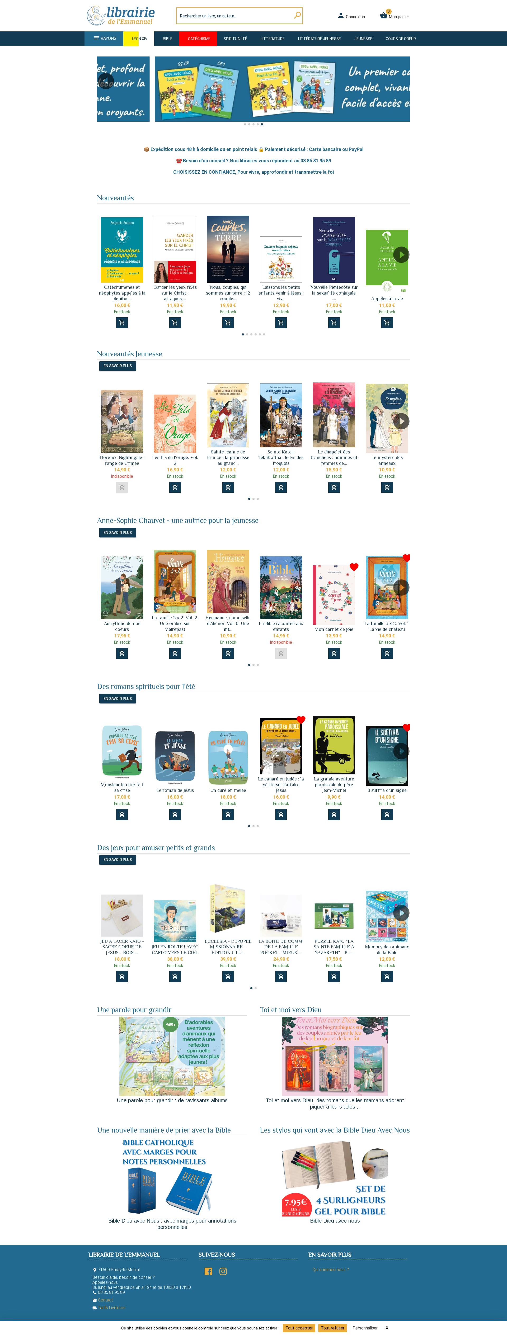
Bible (167, 39)
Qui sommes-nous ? (330, 1269)
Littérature (273, 39)
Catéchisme (199, 39)
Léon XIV (139, 39)
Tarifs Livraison (108, 1307)
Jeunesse (363, 39)
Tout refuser (332, 1328)
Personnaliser (365, 1328)
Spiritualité (235, 39)
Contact (102, 1300)
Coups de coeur (401, 39)
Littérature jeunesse (319, 39)
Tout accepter (299, 1328)
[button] (103, 96)
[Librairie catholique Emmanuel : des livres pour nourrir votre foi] (122, 28)
